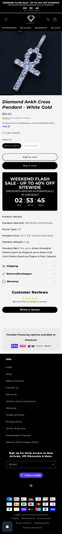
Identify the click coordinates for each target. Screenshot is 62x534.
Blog (8, 374)
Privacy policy (14, 421)
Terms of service (23, 523)
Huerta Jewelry (29, 515)
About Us (11, 394)
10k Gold (56, 28)
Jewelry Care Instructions (21, 401)
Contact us (12, 387)
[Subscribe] (52, 464)
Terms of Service (15, 428)
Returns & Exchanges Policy (22, 442)
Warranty (11, 408)
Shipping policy (41, 523)
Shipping (6, 118)
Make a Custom (15, 380)
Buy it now (30, 165)
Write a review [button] (30, 309)
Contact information (32, 528)
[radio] (11, 146)
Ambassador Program (18, 435)
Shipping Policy (15, 415)
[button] (6, 19)
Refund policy (28, 518)
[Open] (7, 527)
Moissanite (41, 28)
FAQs (9, 367)
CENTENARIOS (9, 28)
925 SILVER (25, 28)
